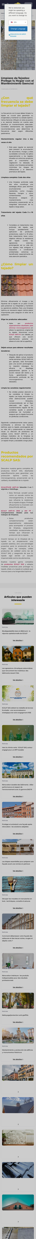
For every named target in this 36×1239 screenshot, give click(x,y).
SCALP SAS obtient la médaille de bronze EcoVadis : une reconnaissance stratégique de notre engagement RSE (17, 710)
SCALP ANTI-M (15, 334)
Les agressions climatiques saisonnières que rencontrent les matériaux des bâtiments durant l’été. (17, 670)
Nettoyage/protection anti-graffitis (15, 1015)
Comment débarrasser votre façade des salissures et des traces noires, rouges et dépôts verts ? (17, 938)
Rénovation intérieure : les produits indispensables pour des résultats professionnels (15, 978)
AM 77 (27, 511)
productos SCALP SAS (14, 564)
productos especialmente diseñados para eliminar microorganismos (21, 325)
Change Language (18, 29)
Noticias (5, 627)
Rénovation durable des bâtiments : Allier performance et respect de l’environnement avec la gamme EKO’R (17, 787)
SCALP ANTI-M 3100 (10, 511)
